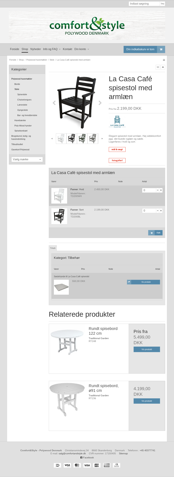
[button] (158, 67)
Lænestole (22, 105)
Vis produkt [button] (146, 282)
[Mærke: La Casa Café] (117, 124)
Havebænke (20, 120)
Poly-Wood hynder (23, 126)
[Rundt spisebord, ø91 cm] (67, 399)
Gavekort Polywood (20, 149)
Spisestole (22, 94)
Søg (162, 4)
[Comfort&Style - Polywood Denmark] (87, 25)
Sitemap (123, 453)
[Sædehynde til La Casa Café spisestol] (61, 287)
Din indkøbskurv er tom (140, 49)
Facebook (88, 457)
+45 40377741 (147, 450)
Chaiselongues (24, 100)
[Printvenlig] (164, 60)
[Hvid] (59, 196)
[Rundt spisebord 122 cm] (67, 342)
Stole (16, 89)
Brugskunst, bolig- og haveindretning (21, 137)
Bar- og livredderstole (27, 115)
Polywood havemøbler (21, 79)
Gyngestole (22, 110)
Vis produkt (147, 349)
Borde (17, 84)
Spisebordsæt (20, 131)
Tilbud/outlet (17, 144)
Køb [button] (158, 233)
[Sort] (59, 216)
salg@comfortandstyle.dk (72, 453)
